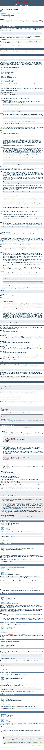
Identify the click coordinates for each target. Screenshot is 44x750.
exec (30, 83)
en (39, 745)
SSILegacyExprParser (4, 366)
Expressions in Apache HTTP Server (11, 420)
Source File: (3, 16)
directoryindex (6, 349)
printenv (2, 80)
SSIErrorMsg (10, 109)
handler (19, 41)
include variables (15, 127)
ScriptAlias (15, 175)
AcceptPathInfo (12, 51)
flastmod (2, 77)
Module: (2, 529)
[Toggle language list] (1, 11)
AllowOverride (21, 37)
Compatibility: (3, 574)
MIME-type (4, 240)
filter (21, 28)
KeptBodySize (7, 267)
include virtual (7, 187)
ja (42, 745)
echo (2, 73)
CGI (7, 179)
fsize (2, 76)
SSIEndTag (24, 660)
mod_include (22, 83)
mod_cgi (41, 83)
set (1, 81)
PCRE (20, 448)
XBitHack (31, 614)
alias (41, 348)
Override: (2, 550)
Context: (2, 527)
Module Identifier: (4, 15)
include (2, 78)
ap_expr (22, 398)
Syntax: (2, 524)
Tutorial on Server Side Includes (17, 45)
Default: (2, 525)
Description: (3, 13)
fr (41, 745)
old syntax (22, 635)
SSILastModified (8, 742)
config (2, 72)
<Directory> (37, 36)
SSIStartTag (5, 540)
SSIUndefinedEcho (16, 102)
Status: (2, 14)
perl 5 (39, 448)
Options (2, 169)
